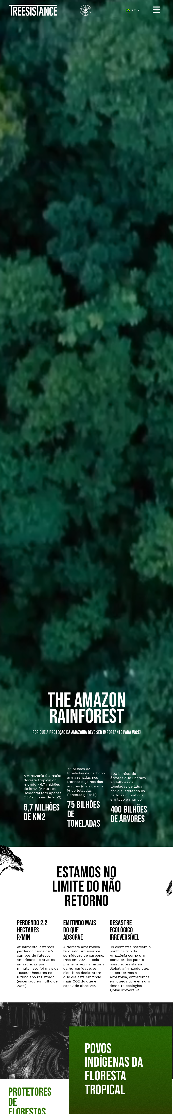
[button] (156, 10)
